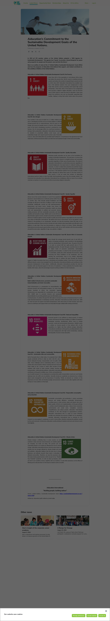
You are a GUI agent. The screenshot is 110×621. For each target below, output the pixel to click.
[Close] (106, 611)
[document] (55, 614)
